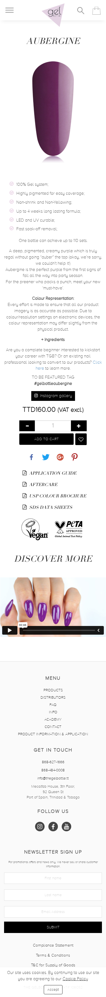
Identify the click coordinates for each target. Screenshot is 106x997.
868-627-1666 (53, 762)
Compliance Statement (53, 945)
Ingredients (53, 340)
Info (53, 712)
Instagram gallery (55, 396)
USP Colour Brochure (57, 496)
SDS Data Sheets (50, 507)
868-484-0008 (53, 770)
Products (53, 690)
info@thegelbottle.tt (53, 778)
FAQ (53, 705)
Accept (53, 990)
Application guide (52, 473)
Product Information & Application (53, 734)
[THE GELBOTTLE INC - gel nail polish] (53, 15)
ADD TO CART (46, 439)
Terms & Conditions (53, 955)
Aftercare (42, 484)
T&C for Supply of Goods (53, 965)
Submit (53, 927)
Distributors (53, 697)
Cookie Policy (75, 979)
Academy (53, 719)
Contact (53, 727)
